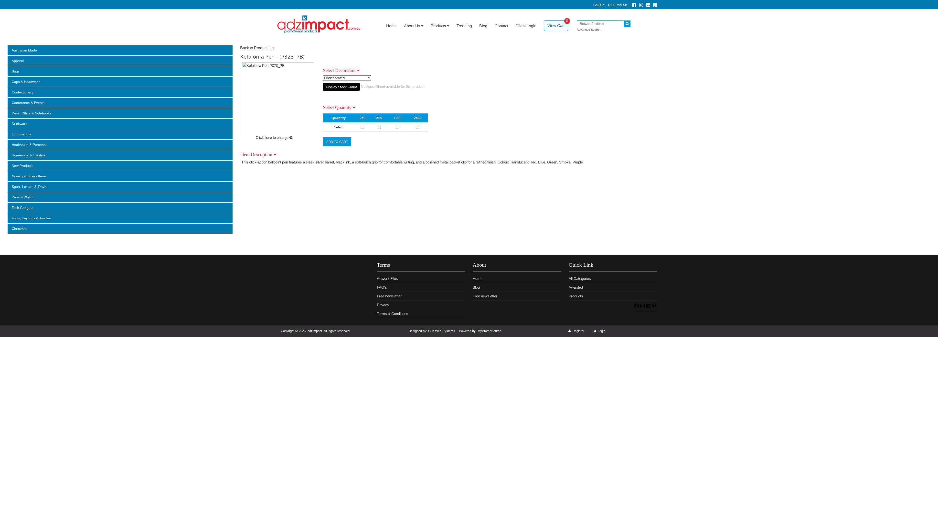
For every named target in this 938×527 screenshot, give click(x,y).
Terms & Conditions (392, 314)
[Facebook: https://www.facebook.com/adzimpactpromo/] (637, 307)
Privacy (383, 305)
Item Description (257, 154)
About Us (412, 26)
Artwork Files (387, 278)
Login (601, 331)
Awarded (576, 287)
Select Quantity (338, 107)
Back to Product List (257, 48)
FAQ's (382, 287)
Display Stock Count (341, 87)
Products (439, 26)
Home (391, 26)
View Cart (557, 24)
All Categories (580, 278)
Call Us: (611, 5)
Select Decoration (340, 70)
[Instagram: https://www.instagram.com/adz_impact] (642, 307)
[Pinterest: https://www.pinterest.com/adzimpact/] (654, 307)
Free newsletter (389, 296)
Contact (501, 26)
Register (578, 331)
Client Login (525, 26)
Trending (464, 26)
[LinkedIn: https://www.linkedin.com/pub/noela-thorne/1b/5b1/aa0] (648, 307)
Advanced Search (588, 29)
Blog (483, 26)
